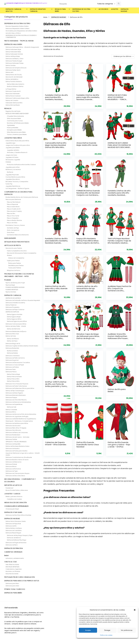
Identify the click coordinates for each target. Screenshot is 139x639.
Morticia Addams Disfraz (15, 86)
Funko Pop (9, 184)
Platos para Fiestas (14, 263)
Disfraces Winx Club (12, 334)
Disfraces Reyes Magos (13, 533)
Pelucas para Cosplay (14, 211)
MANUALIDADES (10, 238)
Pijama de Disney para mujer (15, 283)
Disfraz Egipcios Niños (14, 319)
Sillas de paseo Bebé (14, 118)
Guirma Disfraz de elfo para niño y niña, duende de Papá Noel (56, 288)
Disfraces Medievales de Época (16, 331)
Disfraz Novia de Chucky (14, 75)
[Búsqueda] (118, 4)
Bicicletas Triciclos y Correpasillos (17, 181)
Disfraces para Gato (12, 586)
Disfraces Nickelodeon (13, 435)
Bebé (6, 555)
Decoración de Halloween (14, 77)
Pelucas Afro (11, 213)
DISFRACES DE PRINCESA (13, 548)
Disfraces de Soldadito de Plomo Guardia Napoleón (23, 300)
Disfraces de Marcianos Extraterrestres (18, 402)
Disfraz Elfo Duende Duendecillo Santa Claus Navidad (87, 444)
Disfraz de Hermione (13, 329)
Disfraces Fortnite (11, 439)
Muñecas (10, 172)
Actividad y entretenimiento (15, 558)
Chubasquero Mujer (12, 509)
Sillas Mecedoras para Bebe (16, 132)
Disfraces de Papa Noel (13, 524)
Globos (9, 255)
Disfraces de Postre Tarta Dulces (16, 386)
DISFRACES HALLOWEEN (13, 44)
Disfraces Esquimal (12, 360)
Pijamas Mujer (10, 285)
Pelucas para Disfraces (13, 199)
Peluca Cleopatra (12, 218)
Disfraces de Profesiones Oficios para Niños (20, 388)
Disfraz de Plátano (13, 339)
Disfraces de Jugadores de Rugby (17, 416)
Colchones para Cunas (15, 121)
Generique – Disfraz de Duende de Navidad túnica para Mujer (55, 192)
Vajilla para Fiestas (13, 261)
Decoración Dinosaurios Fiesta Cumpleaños (21, 253)
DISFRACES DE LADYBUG (13, 298)
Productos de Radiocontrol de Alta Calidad (21, 164)
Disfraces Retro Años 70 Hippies (16, 428)
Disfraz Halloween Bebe (13, 52)
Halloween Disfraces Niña (14, 103)
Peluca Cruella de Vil (13, 209)
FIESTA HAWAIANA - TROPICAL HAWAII (18, 41)
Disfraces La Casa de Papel (15, 365)
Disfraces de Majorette (13, 444)
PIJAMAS (7, 280)
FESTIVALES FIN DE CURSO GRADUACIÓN (19, 577)
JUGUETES (114, 9)
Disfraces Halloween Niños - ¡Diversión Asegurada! (22, 47)
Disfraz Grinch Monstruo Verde (16, 521)
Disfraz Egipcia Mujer (14, 317)
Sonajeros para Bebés (14, 130)
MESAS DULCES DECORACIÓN (15, 502)
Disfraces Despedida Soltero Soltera (17, 28)
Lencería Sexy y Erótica (13, 33)
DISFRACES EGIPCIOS (12, 312)
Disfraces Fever (11, 369)
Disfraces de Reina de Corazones (17, 432)
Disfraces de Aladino (12, 448)
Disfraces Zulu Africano (13, 430)
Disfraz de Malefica (12, 79)
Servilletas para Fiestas (16, 265)
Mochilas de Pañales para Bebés (18, 123)
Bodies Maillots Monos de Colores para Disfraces (22, 197)
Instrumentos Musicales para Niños (17, 141)
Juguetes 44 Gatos (12, 157)
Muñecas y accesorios (13, 169)
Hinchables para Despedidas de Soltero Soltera (21, 31)
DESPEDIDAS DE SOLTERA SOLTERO (81, 10)
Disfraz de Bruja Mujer (13, 56)
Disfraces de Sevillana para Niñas (17, 423)
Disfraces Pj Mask (11, 464)
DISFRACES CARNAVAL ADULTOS (13, 10)
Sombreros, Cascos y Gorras (15, 225)
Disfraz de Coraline (12, 100)
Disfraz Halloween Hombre (14, 54)
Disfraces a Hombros (13, 356)
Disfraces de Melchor (14, 538)
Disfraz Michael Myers (13, 105)
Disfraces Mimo (11, 412)
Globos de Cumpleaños (16, 258)
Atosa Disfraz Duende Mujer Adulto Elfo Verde (86, 144)
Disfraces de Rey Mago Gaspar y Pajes (19, 535)
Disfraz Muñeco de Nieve (14, 528)
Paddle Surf (9, 488)
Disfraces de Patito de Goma (15, 358)
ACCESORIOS (103, 9)
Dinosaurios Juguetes (13, 160)
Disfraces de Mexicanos (13, 462)
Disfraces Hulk (11, 407)
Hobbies (8, 162)
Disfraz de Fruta (11, 336)
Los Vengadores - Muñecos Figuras (17, 188)
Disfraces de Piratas (12, 367)
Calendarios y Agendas (14, 569)
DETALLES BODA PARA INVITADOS (16, 242)
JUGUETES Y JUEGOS (12, 493)
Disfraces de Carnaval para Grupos (17, 473)
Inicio (45, 17)
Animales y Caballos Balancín (17, 152)
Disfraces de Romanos (13, 469)
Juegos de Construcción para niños (18, 145)
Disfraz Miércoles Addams (15, 84)
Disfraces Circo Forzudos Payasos (17, 384)
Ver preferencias (126, 630)
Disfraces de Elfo (11, 526)
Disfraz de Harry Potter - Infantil (16, 326)
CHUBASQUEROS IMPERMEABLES (16, 506)
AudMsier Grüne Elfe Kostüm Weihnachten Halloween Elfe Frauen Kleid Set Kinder (118, 337)
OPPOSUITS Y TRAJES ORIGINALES (16, 442)
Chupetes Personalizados (15, 116)
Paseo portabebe (12, 128)
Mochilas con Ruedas (13, 571)
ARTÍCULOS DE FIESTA (12, 245)
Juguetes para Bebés (13, 147)
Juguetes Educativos (13, 179)
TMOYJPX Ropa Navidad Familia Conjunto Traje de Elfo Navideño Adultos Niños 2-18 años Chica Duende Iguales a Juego (119, 243)
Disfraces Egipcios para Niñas (17, 321)
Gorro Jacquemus (13, 230)
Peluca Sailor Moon (13, 207)
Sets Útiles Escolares (12, 564)
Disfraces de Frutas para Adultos (16, 451)
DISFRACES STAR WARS (13, 512)
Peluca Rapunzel (12, 204)
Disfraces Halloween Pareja (14, 63)
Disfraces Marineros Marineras (16, 395)
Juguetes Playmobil (12, 175)
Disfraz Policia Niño (13, 379)
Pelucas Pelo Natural (13, 202)
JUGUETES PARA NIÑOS (13, 138)
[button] (135, 610)
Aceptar (88, 630)
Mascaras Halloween (13, 94)
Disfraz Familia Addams (14, 81)
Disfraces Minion (11, 466)
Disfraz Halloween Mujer (13, 49)
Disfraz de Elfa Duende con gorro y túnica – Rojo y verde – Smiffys (119, 444)
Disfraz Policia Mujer (13, 374)
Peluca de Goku (12, 223)
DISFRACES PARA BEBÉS (13, 593)
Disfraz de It (9, 72)
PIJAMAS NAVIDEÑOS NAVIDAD (15, 287)
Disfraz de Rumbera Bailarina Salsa (17, 446)
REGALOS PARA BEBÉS (60, 10)
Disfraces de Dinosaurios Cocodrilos (18, 362)
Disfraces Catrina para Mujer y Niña (17, 98)
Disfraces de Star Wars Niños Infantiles (18, 515)
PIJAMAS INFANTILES (12, 290)
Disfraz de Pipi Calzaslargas (15, 391)
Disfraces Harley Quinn (13, 70)
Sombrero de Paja (13, 228)
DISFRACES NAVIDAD (124, 10)
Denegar (107, 630)
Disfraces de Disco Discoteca (15, 476)
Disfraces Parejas (11, 397)
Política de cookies (106, 635)
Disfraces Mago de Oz (13, 343)
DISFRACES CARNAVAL (12, 295)
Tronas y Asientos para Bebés (17, 134)
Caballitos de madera (14, 499)
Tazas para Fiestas (14, 268)
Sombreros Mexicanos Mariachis (18, 235)
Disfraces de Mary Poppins (14, 393)
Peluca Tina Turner (13, 216)
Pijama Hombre (11, 292)
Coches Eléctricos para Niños (15, 177)
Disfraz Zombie (10, 65)
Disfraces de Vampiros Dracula (16, 68)
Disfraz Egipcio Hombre (14, 314)
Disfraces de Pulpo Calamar (15, 309)
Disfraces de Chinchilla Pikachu (16, 400)
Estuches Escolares (12, 574)
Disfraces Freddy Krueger (14, 61)
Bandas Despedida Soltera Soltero (17, 26)
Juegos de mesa (11, 155)
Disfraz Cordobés (11, 410)
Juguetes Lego (10, 143)
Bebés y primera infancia (14, 496)
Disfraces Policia (11, 372)
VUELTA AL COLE (10, 562)
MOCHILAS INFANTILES (12, 567)
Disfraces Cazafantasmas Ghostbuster (19, 457)
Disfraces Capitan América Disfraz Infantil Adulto (22, 346)
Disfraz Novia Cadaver (13, 96)
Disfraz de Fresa (12, 341)
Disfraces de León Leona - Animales (17, 437)
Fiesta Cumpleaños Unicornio (17, 251)
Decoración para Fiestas (14, 248)
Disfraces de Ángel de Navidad (16, 543)
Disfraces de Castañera (14, 530)
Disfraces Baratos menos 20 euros (17, 460)
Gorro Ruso (10, 232)
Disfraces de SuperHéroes (14, 404)
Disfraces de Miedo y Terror (14, 59)
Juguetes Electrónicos (13, 186)
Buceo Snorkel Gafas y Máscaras (17, 490)
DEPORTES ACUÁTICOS (13, 485)
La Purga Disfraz (11, 89)
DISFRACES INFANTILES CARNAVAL (38, 10)
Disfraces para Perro (12, 583)
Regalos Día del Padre (13, 111)
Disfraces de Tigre (11, 471)
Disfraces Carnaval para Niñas (16, 324)
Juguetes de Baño (13, 150)
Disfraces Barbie (12, 353)
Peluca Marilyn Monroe (14, 220)
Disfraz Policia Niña (13, 381)
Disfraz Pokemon (11, 305)
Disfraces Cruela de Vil (13, 91)
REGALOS (7, 108)
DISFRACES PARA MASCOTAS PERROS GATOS (21, 580)
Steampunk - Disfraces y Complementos (19, 421)
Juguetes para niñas (13, 167)
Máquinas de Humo (13, 270)
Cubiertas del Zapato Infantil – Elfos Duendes (55, 443)
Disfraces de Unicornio (13, 426)
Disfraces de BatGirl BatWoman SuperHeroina (21, 419)
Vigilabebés (11, 125)
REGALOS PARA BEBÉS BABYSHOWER (17, 113)
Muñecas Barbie (12, 351)
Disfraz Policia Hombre (14, 376)
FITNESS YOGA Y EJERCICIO (14, 589)
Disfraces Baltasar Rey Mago (16, 540)
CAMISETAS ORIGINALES (13, 552)
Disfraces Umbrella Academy (15, 303)
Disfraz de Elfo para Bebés (117, 390)
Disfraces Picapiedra (12, 307)
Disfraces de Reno (12, 545)
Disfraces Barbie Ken (12, 348)
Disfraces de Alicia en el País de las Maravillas (21, 414)
